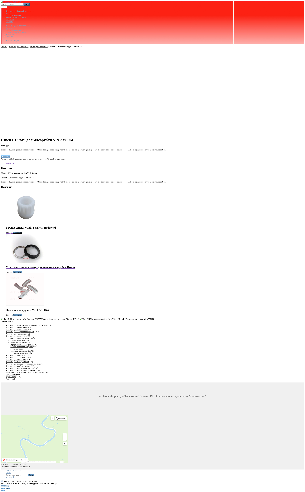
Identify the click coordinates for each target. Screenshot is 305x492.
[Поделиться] (7, 488)
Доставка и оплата (13, 15)
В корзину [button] (17, 233)
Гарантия (9, 22)
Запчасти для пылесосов (15, 355)
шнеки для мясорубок (39, 47)
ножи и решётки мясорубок (21, 347)
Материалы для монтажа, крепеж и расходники (25, 372)
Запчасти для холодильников (17, 362)
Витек (55, 159)
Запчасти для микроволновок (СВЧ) (20, 332)
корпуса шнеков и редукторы (22, 345)
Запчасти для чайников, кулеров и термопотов (24, 364)
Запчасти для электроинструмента (20, 368)
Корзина (10, 477)
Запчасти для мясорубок (18, 47)
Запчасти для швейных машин (18, 366)
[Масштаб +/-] (2, 488)
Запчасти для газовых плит (17, 330)
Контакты (10, 20)
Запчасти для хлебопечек (16, 360)
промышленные (16, 349)
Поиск (26, 4)
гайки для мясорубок (19, 342)
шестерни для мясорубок (20, 351)
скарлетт (62, 159)
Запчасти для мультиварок (16, 334)
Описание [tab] (10, 163)
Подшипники (11, 375)
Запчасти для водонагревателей (18, 327)
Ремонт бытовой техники (16, 17)
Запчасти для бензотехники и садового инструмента (27, 325)
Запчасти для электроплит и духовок (21, 370)
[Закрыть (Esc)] (9, 488)
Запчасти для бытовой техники (18, 11)
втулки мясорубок (17, 340)
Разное (8, 379)
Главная (4, 47)
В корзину (5, 156)
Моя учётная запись (14, 471)
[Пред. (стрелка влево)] (2, 490)
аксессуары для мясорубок (21, 338)
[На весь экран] (4, 488)
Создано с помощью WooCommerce (15, 466)
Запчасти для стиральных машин (19, 357)
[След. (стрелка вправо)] (4, 490)
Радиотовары (11, 377)
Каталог (9, 13)
